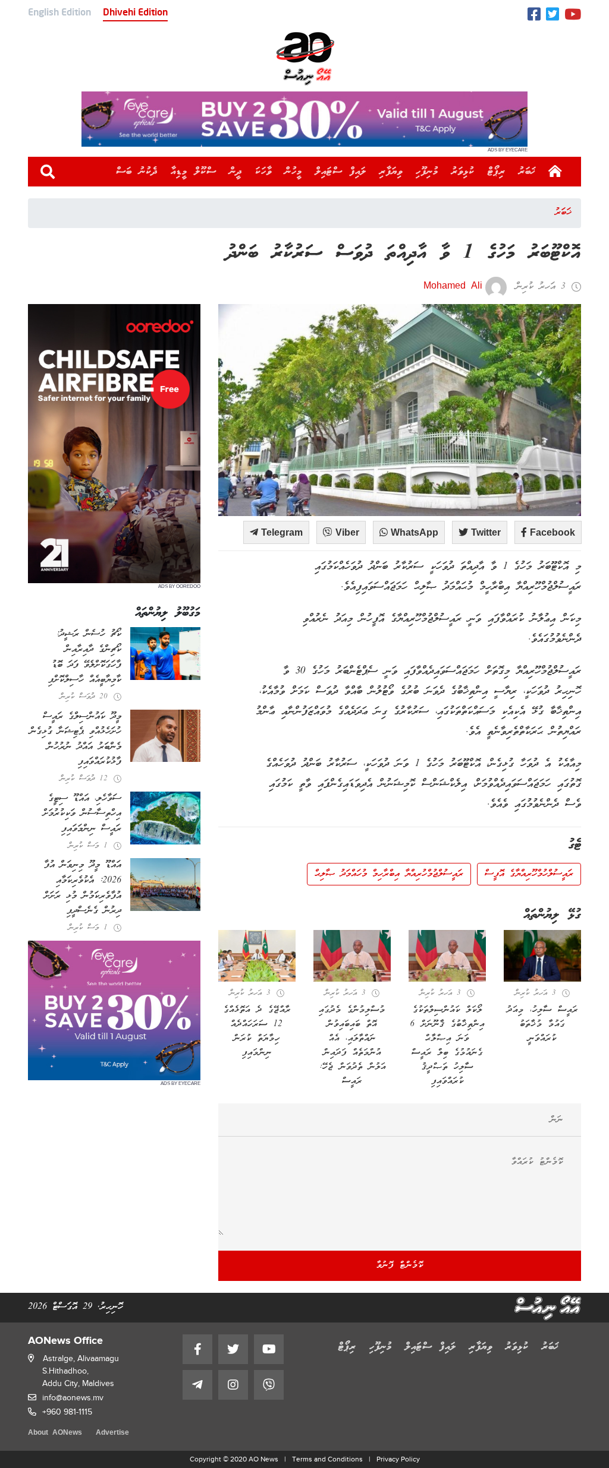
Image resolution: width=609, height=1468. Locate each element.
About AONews (55, 1433)
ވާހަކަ (263, 171)
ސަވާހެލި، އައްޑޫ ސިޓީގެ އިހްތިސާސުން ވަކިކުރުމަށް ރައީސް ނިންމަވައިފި (82, 814)
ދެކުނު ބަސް (137, 171)
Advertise (112, 1433)
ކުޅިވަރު (463, 171)
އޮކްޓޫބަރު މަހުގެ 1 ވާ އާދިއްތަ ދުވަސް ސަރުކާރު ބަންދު (404, 254)
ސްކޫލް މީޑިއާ (193, 171)
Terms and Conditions (327, 1459)
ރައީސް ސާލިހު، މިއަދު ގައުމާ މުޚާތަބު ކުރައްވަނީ (542, 1024)
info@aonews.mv (72, 1397)
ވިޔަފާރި (391, 171)
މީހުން (293, 171)
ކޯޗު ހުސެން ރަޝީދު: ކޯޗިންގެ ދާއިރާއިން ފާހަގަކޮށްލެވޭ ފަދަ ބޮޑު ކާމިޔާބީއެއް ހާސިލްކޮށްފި (84, 657)
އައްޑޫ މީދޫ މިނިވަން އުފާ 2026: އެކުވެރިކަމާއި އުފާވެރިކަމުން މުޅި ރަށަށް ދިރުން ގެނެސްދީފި (82, 888)
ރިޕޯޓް (497, 171)
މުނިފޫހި (427, 171)
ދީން (236, 171)
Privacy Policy (398, 1459)
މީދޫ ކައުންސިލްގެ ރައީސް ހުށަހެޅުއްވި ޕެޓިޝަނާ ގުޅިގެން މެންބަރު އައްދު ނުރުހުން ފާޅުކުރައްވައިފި (75, 740)
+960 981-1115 (67, 1411)
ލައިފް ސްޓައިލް (340, 171)
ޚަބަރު (527, 171)
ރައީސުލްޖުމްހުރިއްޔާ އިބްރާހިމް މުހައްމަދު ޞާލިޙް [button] (389, 874)
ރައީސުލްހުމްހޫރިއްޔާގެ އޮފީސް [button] (529, 874)
